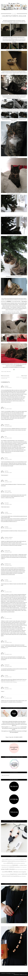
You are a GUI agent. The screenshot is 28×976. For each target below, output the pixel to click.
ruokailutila (11, 867)
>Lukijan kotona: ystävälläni (5, 377)
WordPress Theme (18, 974)
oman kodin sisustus (8, 869)
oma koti (9, 371)
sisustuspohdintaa (14, 876)
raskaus (22, 865)
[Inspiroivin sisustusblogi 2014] (14, 768)
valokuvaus (5, 863)
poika (7, 859)
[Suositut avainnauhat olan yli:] (14, 922)
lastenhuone (21, 869)
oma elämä (8, 872)
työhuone (21, 867)
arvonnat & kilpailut (19, 861)
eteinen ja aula (9, 865)
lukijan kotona (24, 867)
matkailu (19, 874)
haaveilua (8, 874)
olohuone (4, 861)
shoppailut (23, 871)
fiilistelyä (15, 871)
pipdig (25, 974)
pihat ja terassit (6, 876)
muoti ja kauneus (16, 863)
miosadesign (17, 867)
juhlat (11, 863)
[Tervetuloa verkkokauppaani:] (14, 716)
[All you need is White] (14, 5)
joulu (2, 371)
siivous (16, 869)
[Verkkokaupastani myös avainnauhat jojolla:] (14, 852)
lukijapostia (4, 859)
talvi (18, 869)
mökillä (19, 865)
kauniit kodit (17, 859)
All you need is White (9, 973)
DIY (8, 867)
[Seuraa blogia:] (14, 791)
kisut (5, 371)
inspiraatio (15, 865)
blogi (25, 859)
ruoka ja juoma (11, 861)
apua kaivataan (22, 876)
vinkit (25, 861)
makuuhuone (4, 867)
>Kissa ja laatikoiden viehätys (21, 377)
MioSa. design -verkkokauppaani (14, 726)
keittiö (19, 871)
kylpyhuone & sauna (12, 859)
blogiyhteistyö (13, 874)
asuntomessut (3, 874)
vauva (25, 865)
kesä (3, 871)
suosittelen (25, 869)
